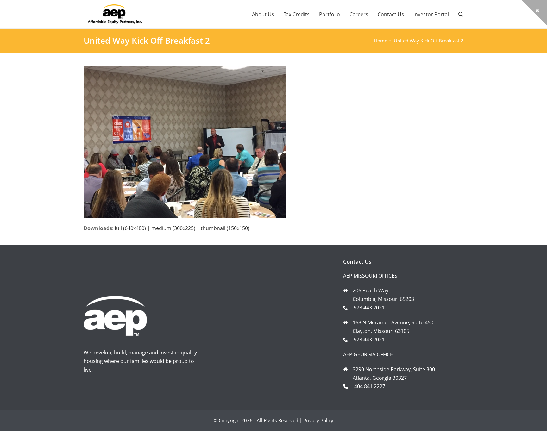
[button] (461, 14)
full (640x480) (130, 228)
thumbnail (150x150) (225, 228)
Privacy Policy (318, 420)
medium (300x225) (173, 228)
